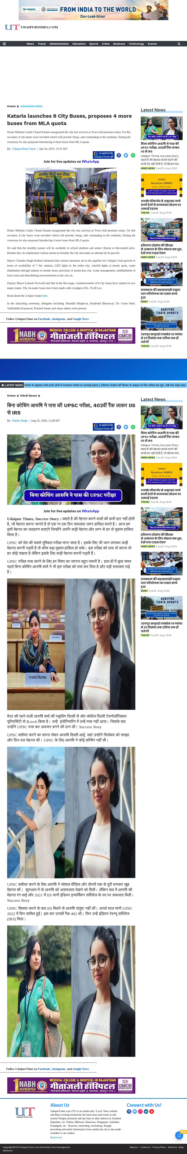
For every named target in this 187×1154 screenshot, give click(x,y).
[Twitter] (134, 1111)
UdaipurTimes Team (24, 148)
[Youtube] (151, 1111)
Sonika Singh (20, 420)
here (44, 295)
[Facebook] (129, 1111)
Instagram (58, 318)
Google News (81, 318)
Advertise (172, 1147)
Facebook (44, 318)
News (30, 43)
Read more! (56, 1137)
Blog (181, 1147)
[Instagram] (140, 1111)
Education (79, 43)
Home (11, 106)
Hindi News (28, 395)
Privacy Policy (159, 1147)
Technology (136, 43)
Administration (59, 43)
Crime (106, 43)
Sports (93, 43)
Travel (42, 43)
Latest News (153, 109)
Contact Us (145, 1147)
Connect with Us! (144, 1105)
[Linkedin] (146, 1111)
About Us (59, 1105)
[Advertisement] (93, 72)
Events (152, 43)
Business (119, 43)
